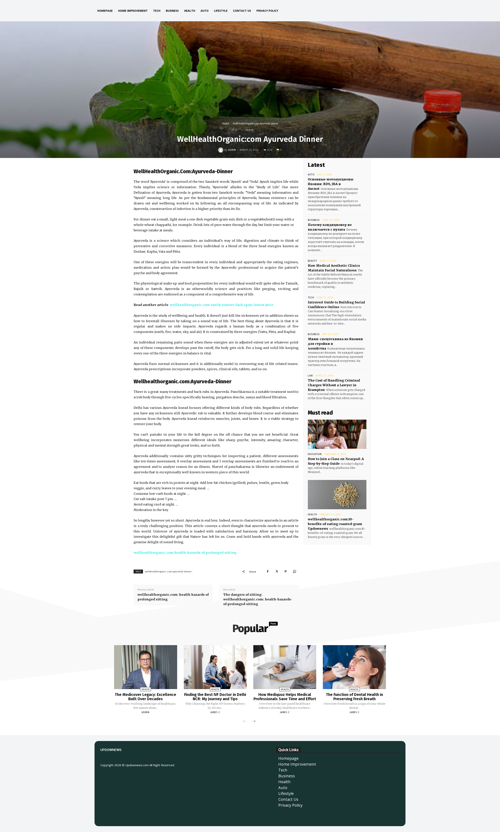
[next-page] (254, 721)
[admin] (221, 149)
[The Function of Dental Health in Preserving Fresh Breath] (354, 667)
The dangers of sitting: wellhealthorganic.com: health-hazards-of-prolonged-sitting (257, 599)
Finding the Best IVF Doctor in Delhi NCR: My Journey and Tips (215, 696)
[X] (276, 571)
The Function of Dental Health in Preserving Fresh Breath (354, 696)
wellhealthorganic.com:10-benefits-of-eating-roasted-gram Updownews (335, 524)
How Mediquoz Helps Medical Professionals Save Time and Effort (285, 696)
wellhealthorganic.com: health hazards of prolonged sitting (173, 597)
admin (232, 150)
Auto (311, 174)
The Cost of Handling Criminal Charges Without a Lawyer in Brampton (334, 385)
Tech (311, 297)
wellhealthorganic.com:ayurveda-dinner (168, 571)
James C (215, 712)
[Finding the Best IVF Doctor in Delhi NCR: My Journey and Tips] (215, 667)
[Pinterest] (285, 571)
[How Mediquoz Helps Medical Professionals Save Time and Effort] (284, 667)
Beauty (312, 261)
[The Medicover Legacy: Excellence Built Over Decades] (145, 667)
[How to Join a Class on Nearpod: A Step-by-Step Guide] (337, 434)
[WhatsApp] (294, 571)
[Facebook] (267, 571)
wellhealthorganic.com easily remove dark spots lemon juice (221, 305)
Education (315, 454)
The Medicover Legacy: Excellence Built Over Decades (145, 696)
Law (310, 376)
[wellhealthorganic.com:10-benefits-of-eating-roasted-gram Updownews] (337, 494)
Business (314, 220)
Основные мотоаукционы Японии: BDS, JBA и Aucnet (330, 184)
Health (225, 123)
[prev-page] (245, 721)
